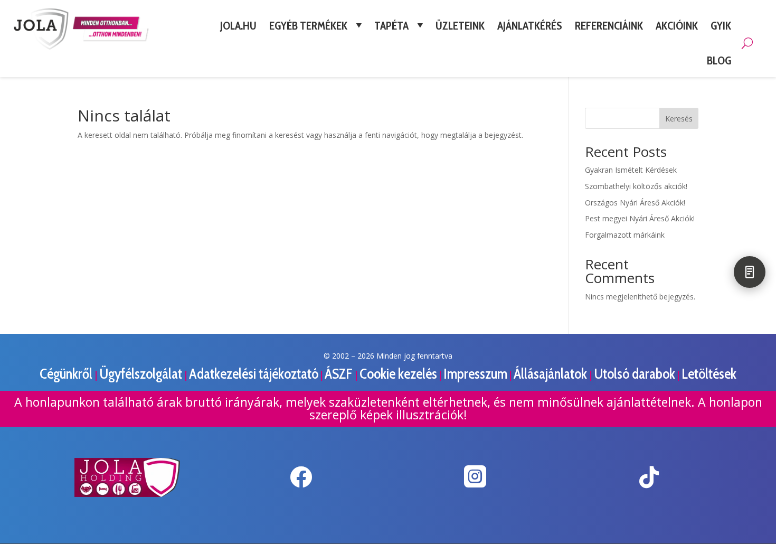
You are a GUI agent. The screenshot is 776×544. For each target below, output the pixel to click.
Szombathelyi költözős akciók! (636, 186)
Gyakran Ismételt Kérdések (631, 170)
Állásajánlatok (552, 373)
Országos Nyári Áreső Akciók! (635, 203)
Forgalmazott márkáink (625, 235)
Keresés (679, 119)
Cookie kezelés (398, 373)
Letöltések (709, 373)
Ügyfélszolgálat (142, 373)
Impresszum (475, 373)
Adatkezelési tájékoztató (253, 373)
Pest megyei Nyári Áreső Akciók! (640, 218)
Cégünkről (67, 373)
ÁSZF (340, 373)
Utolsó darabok (634, 373)
